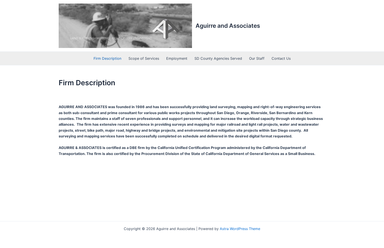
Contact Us (281, 58)
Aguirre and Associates (228, 25)
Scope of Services (143, 58)
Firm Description (107, 58)
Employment (176, 58)
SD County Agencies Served (218, 58)
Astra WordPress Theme (240, 228)
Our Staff (256, 58)
